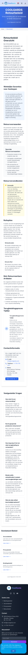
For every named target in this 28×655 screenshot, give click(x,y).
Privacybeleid (7, 606)
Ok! (13, 651)
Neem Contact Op (11, 378)
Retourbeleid (7, 609)
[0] (21, 3)
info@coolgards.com (13, 361)
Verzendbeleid (8, 603)
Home (2, 29)
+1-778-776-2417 (9, 625)
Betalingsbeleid (8, 601)
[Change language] (18, 3)
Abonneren (14, 642)
